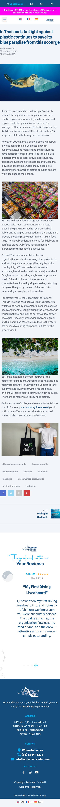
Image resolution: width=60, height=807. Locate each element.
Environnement (7, 48)
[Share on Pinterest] (27, 495)
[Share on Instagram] (19, 495)
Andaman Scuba (7, 54)
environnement (10, 471)
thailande (31, 486)
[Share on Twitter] (11, 495)
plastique (7, 479)
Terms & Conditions (30, 795)
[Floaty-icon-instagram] (30, 772)
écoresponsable (40, 464)
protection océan (11, 486)
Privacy (43, 795)
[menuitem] (23, 19)
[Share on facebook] (3, 495)
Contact (17, 795)
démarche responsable (14, 464)
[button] (4, 19)
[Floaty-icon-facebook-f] (23, 772)
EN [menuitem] (22, 802)
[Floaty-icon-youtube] (36, 772)
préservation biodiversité (31, 479)
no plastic (43, 471)
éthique (28, 471)
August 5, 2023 (10, 51)
